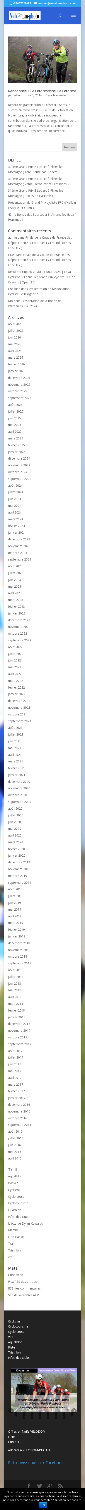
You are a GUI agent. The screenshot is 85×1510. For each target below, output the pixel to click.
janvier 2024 (16, 532)
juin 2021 (14, 741)
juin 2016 (14, 1145)
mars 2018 (15, 1003)
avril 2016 (15, 1158)
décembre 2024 (19, 458)
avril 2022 (15, 674)
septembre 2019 (19, 882)
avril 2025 (15, 431)
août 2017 (15, 1051)
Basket (13, 1183)
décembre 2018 (19, 943)
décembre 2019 (19, 862)
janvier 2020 (16, 855)
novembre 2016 (19, 1111)
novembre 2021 (19, 707)
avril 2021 (15, 755)
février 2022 (16, 687)
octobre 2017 (17, 1037)
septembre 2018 (19, 963)
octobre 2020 (17, 795)
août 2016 (15, 1131)
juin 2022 (14, 660)
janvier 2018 (16, 1017)
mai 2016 (14, 1152)
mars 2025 (15, 438)
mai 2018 (14, 990)
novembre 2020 (19, 788)
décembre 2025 (19, 378)
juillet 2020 (15, 815)
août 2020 (15, 808)
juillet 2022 (15, 654)
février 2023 (16, 606)
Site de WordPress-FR (23, 1295)
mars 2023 (15, 600)
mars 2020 (15, 842)
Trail (11, 1243)
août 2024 (15, 485)
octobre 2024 (17, 472)
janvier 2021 (16, 775)
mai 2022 (14, 667)
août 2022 (15, 647)
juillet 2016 (15, 1138)
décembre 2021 (19, 701)
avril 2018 (15, 997)
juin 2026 (14, 337)
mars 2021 (15, 761)
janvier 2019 (16, 936)
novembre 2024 (19, 465)
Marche (13, 1230)
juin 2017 (14, 1064)
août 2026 (15, 324)
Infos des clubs (18, 1217)
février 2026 (16, 364)
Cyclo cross (16, 1196)
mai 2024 (14, 505)
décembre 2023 (19, 539)
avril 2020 (15, 835)
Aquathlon (15, 1176)
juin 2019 (14, 903)
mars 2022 (15, 681)
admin (18, 95)
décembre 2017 (19, 1024)
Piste (11, 1347)
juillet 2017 (15, 1057)
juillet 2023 (15, 573)
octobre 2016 (17, 1118)
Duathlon (14, 1210)
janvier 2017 (16, 1098)
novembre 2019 (19, 869)
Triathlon (14, 1250)
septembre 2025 (19, 398)
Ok (43, 1505)
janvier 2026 (16, 371)
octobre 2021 (17, 714)
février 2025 (16, 445)
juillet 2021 (15, 734)
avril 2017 (15, 1078)
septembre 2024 (19, 479)
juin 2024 (14, 499)
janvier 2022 (16, 694)
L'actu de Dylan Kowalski (25, 1223)
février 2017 (16, 1091)
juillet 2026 (15, 330)
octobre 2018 (17, 956)
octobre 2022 (17, 633)
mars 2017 (15, 1084)
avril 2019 (15, 916)
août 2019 (15, 889)
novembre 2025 (19, 384)
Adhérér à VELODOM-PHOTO (29, 1450)
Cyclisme (14, 1190)
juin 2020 (14, 822)
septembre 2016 (19, 1125)
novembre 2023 (19, 546)
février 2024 (16, 526)
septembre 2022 (19, 640)
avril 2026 (15, 351)
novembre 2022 (19, 627)
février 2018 (16, 1010)
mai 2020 (14, 828)
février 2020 (16, 849)
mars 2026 (15, 357)
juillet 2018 (15, 977)
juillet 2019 (15, 896)
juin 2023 (14, 580)
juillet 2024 (15, 492)
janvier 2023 (16, 613)
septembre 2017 (19, 1044)
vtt (10, 1257)
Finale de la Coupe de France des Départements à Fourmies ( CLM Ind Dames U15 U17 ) (40, 242)
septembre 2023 (19, 559)
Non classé (16, 1237)
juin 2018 (14, 983)
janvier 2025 (16, 452)
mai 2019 (14, 909)
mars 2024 (15, 519)
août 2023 (15, 566)
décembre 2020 (19, 781)
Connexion (15, 1275)
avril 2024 (15, 512)
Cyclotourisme (56, 95)
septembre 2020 (19, 802)
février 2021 (16, 768)
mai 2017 (14, 1071)
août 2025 (15, 405)
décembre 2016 (19, 1104)
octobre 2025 (17, 391)
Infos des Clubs (19, 1358)
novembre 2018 (19, 950)
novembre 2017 (19, 1030)
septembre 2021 (19, 721)
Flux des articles (22, 1281)
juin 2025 (14, 418)
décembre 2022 (19, 620)
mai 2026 (14, 344)
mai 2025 (14, 425)
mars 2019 (15, 923)
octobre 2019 (17, 876)
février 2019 (16, 929)
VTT (11, 1337)
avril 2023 (15, 593)
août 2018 (15, 970)
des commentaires (24, 1288)
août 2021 (15, 727)
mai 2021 (14, 748)
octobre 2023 (17, 553)
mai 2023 (14, 586)
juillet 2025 (15, 411)
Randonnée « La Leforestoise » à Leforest (42, 91)
